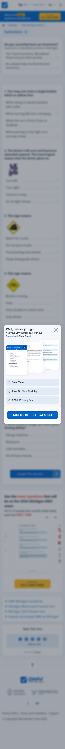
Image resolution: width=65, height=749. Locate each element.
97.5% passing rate (23, 400)
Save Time (18, 382)
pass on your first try (24, 391)
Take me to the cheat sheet (32, 415)
